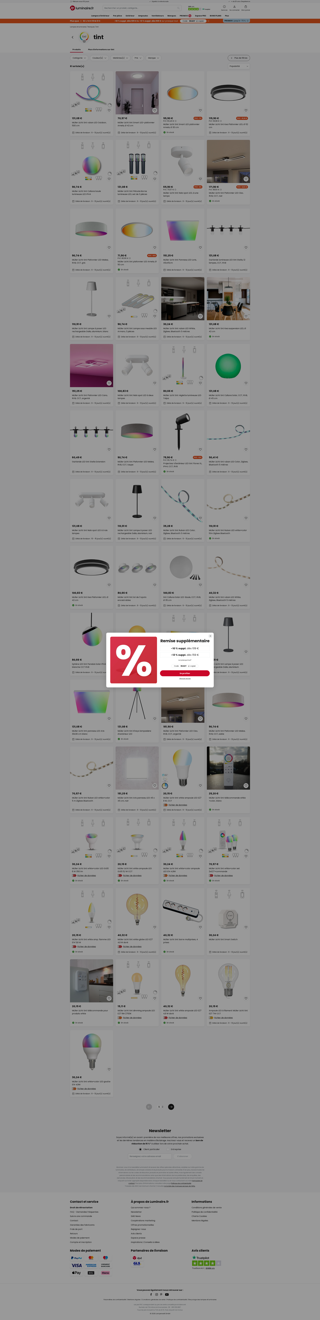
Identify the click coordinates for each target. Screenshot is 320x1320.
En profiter (185, 673)
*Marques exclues (185, 679)
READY (185, 666)
